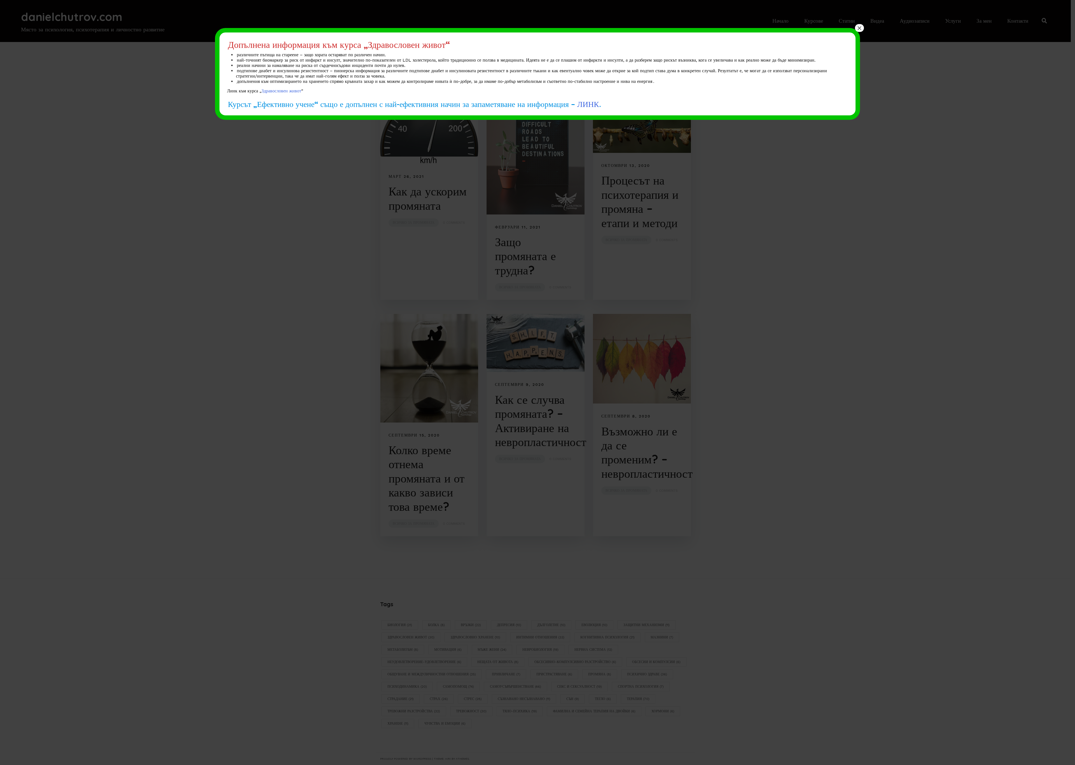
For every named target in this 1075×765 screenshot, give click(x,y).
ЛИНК (588, 104)
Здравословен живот (281, 91)
